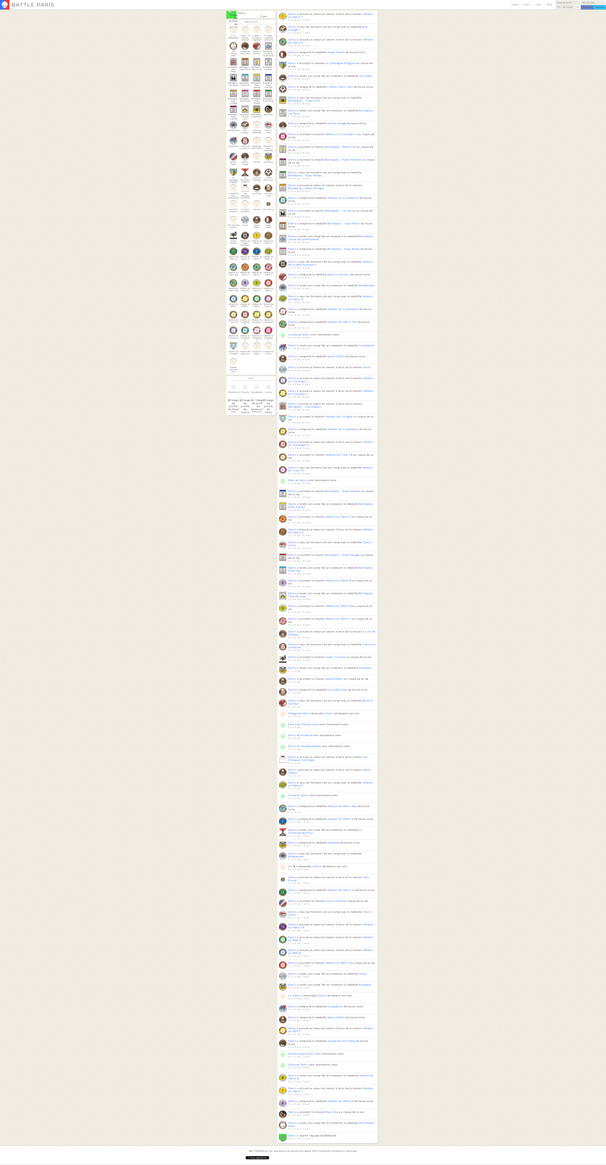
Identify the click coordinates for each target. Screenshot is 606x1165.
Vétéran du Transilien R (343, 309)
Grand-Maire (333, 900)
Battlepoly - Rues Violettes (343, 159)
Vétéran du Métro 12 (340, 890)
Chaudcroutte (309, 724)
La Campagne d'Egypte (340, 63)
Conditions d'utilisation (331, 1151)
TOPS (538, 4)
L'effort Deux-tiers (340, 86)
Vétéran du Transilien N (343, 197)
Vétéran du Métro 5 (338, 516)
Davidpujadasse (310, 746)
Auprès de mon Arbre (341, 1040)
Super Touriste (335, 656)
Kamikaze (365, 667)
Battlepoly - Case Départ (304, 406)
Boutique (352, 1151)
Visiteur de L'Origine (339, 416)
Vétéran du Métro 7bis (342, 321)
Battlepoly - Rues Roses (343, 248)
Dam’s (242, 13)
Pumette (306, 735)
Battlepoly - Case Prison (343, 223)
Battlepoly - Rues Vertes (304, 175)
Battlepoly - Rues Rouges (342, 554)
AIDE (549, 4)
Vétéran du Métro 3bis (342, 806)
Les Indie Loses (337, 689)
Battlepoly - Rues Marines (342, 491)
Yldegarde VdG (298, 713)
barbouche (295, 1053)
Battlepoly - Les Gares (340, 210)
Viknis (292, 1064)
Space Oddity (336, 356)
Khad (291, 480)
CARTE (515, 4)
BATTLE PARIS (32, 5)
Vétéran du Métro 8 (338, 580)
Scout (367, 367)
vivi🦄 (291, 866)
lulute (292, 795)
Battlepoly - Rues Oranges (306, 188)
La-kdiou (294, 995)
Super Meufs (336, 52)
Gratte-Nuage (336, 123)
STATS (526, 4)
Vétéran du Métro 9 (338, 605)
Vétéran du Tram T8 (338, 454)
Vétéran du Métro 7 (338, 618)
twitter (600, 7)
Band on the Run (338, 274)
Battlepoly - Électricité (340, 146)
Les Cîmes (365, 75)
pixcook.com (297, 1151)
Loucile (293, 334)
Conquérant (366, 345)
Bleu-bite (331, 1111)
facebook (587, 7)
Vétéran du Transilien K (343, 429)
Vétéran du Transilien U (341, 134)
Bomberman (366, 285)
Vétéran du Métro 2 (340, 818)
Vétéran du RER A (337, 962)
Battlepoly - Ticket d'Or (304, 100)
